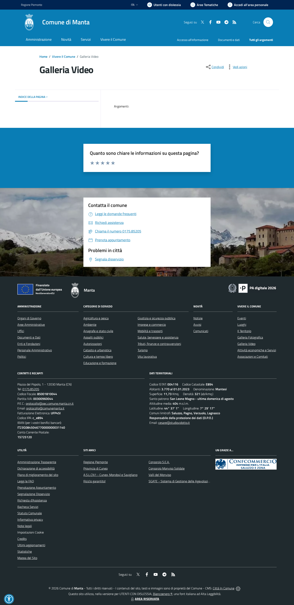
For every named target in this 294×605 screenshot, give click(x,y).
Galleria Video (246, 343)
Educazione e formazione (99, 363)
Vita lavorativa (147, 356)
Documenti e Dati (28, 337)
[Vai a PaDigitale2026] (252, 288)
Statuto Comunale (29, 513)
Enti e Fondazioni (28, 343)
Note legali (24, 526)
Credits (22, 538)
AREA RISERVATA (147, 598)
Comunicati (200, 331)
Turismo (143, 350)
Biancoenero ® (162, 593)
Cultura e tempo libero (98, 356)
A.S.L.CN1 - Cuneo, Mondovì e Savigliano (110, 474)
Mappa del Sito (27, 557)
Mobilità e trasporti (150, 331)
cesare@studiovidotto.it (174, 422)
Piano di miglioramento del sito (37, 474)
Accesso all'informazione (192, 40)
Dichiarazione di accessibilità (36, 468)
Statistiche (24, 551)
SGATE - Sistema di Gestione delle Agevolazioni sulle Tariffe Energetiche (197, 481)
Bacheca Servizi (27, 506)
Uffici (20, 331)
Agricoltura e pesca (96, 318)
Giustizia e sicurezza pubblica (156, 318)
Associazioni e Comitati (252, 356)
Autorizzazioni (92, 343)
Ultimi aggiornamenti (31, 545)
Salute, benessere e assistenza (158, 337)
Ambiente (89, 324)
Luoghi (241, 324)
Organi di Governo (29, 318)
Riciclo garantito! (94, 481)
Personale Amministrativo (34, 350)
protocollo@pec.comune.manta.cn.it (50, 403)
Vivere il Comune (63, 56)
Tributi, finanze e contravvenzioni (159, 343)
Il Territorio (244, 331)
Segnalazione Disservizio (33, 494)
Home (43, 56)
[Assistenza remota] (238, 588)
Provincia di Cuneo (95, 468)
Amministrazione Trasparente (36, 462)
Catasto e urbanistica (97, 350)
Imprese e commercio (152, 324)
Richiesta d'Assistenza (32, 500)
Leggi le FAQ (25, 481)
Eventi (241, 318)
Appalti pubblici (93, 337)
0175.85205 (30, 389)
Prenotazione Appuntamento (36, 487)
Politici (21, 356)
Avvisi (197, 324)
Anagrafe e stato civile (98, 331)
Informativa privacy (30, 519)
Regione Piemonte (31, 5)
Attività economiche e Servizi (256, 350)
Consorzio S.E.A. (159, 462)
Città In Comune (223, 588)
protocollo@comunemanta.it (45, 408)
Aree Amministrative (31, 324)
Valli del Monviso (160, 474)
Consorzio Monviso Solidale (167, 468)
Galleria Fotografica (250, 337)
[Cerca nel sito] (268, 22)
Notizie (198, 318)
